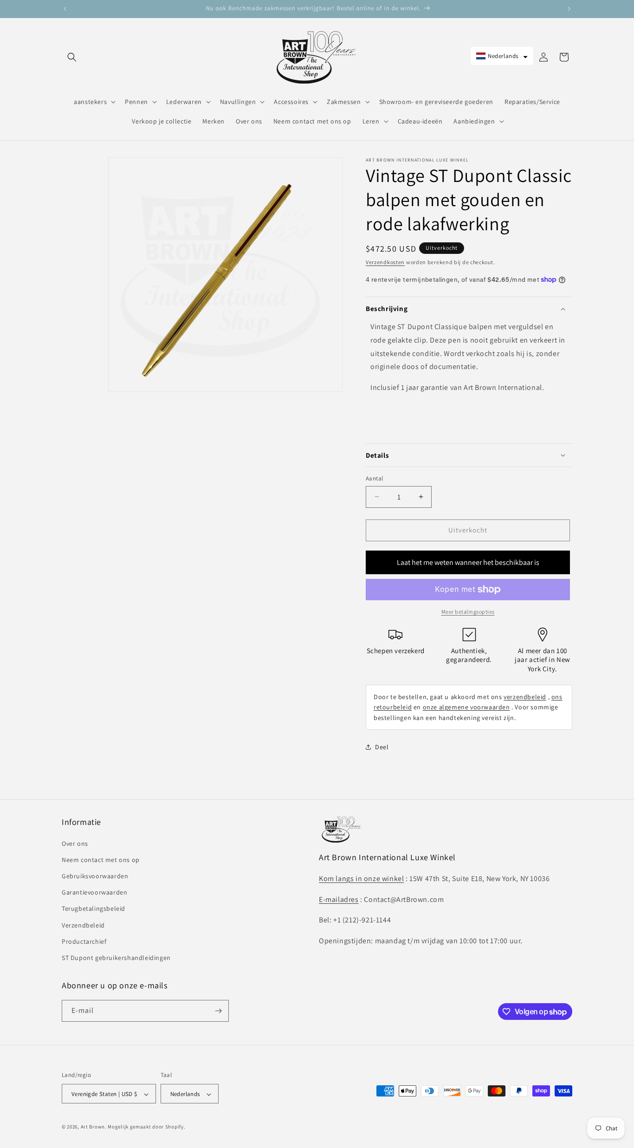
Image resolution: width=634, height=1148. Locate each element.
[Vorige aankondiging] (65, 9)
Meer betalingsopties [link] (468, 611)
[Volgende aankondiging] (569, 9)
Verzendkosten (385, 262)
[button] (72, 57)
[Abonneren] (218, 1011)
